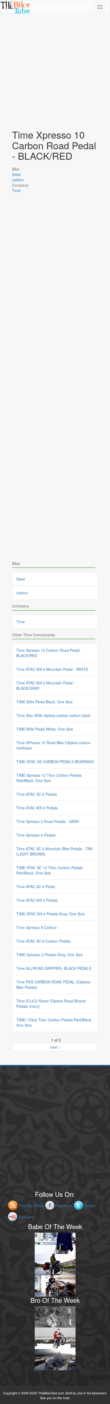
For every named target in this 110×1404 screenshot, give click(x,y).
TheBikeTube (14, 13)
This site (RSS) (31, 1205)
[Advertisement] (55, 69)
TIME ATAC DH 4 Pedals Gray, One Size (50, 913)
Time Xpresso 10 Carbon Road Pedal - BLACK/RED (49, 653)
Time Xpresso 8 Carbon (36, 927)
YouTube (25, 1216)
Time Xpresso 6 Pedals (36, 835)
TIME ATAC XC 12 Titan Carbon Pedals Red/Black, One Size (49, 870)
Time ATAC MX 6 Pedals (37, 807)
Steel (16, 174)
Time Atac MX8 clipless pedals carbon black (53, 715)
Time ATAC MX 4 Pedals (37, 900)
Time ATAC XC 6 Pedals (36, 794)
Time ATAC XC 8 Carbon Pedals (43, 941)
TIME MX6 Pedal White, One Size (44, 729)
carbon (18, 179)
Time (16, 190)
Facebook (64, 1205)
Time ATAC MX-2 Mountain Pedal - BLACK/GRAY (45, 685)
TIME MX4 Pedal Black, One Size (44, 701)
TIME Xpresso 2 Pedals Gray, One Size (49, 954)
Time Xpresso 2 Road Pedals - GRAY (47, 821)
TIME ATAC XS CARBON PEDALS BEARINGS (55, 761)
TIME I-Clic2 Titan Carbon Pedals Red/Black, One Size (54, 1022)
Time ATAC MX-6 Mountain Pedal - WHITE (52, 669)
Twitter (89, 1205)
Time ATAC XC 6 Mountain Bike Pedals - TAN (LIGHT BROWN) (54, 851)
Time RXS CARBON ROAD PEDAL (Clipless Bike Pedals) (53, 984)
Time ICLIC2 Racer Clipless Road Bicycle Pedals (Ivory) (51, 1003)
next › (55, 1047)
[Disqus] (55, 351)
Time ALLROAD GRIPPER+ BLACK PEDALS (53, 968)
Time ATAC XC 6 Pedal (35, 886)
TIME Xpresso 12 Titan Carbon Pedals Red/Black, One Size (48, 777)
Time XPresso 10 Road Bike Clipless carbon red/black (53, 745)
